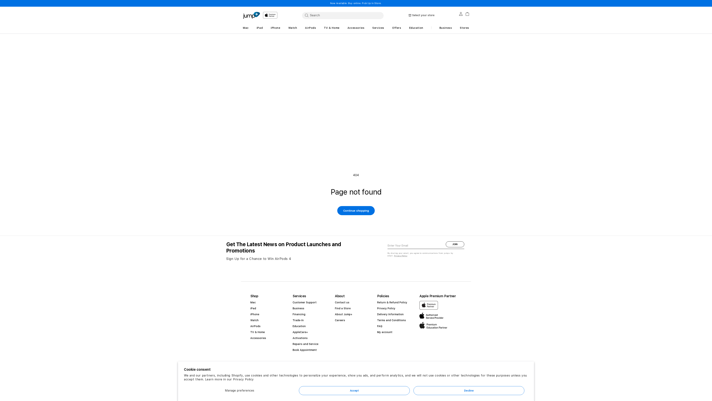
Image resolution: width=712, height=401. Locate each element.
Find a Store (343, 308)
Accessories (258, 338)
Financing (299, 314)
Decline (469, 390)
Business (298, 308)
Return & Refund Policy (392, 302)
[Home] (251, 15)
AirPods (255, 326)
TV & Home (257, 332)
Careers (340, 320)
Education (299, 326)
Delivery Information (390, 314)
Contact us (342, 302)
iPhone (254, 314)
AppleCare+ (300, 332)
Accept (354, 390)
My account (384, 332)
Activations (300, 338)
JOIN (455, 244)
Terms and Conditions (391, 320)
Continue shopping (356, 210)
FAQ (379, 326)
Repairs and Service (305, 344)
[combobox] (343, 15)
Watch (254, 320)
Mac (253, 302)
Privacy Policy (243, 379)
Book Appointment (305, 349)
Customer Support (305, 302)
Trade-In (298, 320)
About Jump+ (343, 314)
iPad (253, 308)
